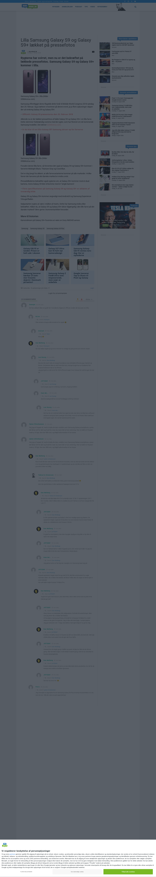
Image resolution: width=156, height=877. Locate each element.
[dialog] (78, 858)
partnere (12, 854)
